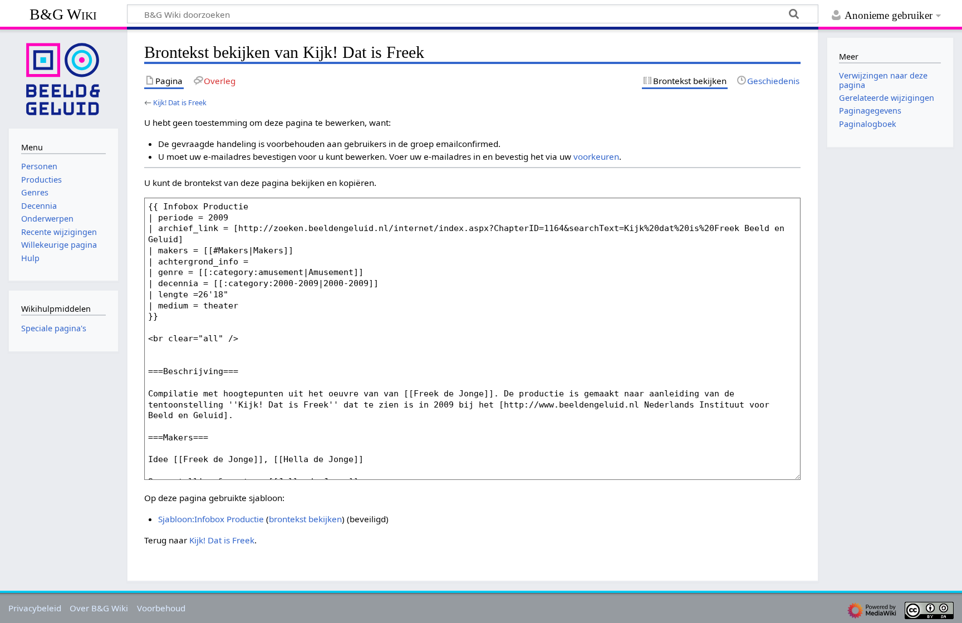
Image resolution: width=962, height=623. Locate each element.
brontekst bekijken (305, 518)
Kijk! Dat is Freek (180, 102)
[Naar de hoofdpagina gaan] (63, 78)
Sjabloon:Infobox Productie (211, 518)
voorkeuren (596, 156)
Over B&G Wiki (99, 608)
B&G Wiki (63, 14)
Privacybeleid (34, 608)
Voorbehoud (161, 608)
